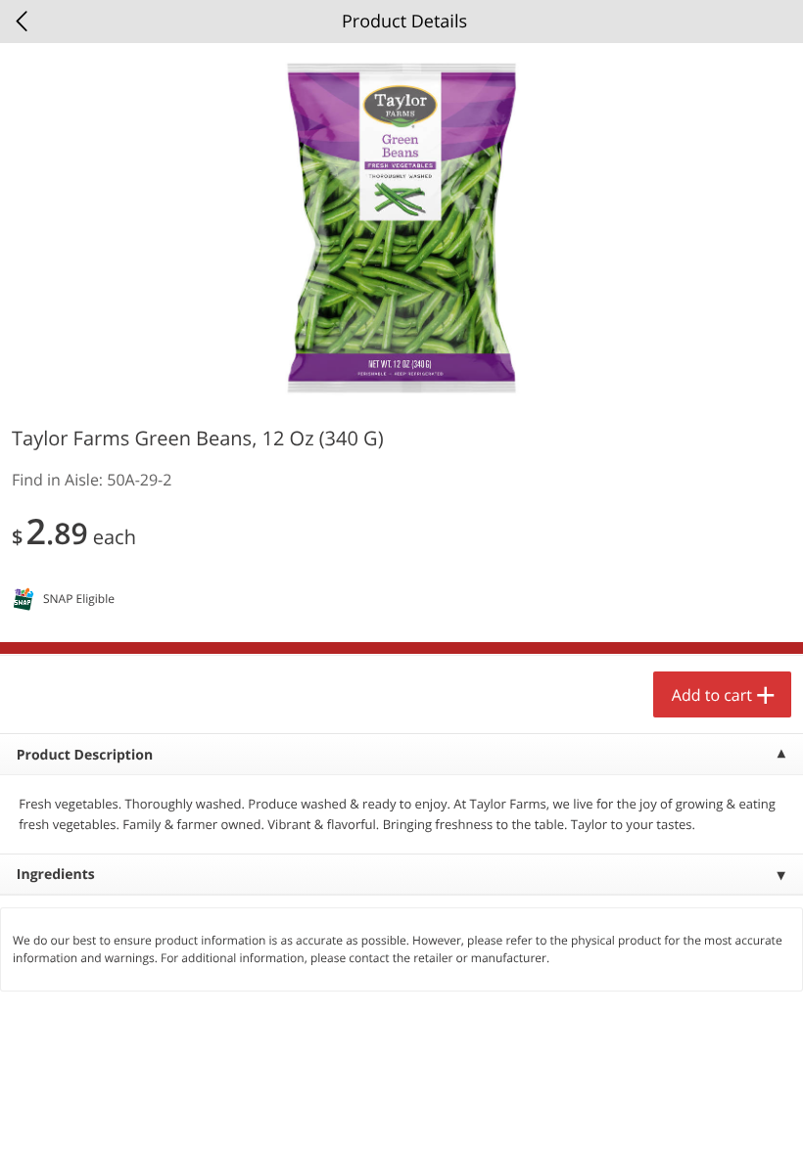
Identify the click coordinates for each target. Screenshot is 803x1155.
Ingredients (56, 874)
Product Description (85, 755)
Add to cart (712, 695)
